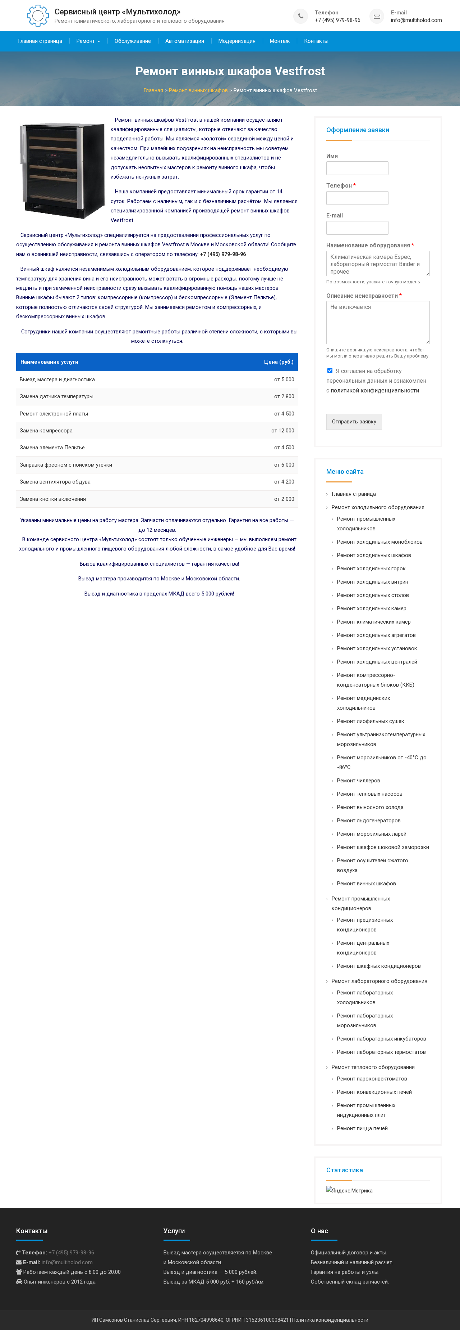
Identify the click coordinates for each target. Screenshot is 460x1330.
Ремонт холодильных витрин (372, 582)
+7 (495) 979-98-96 (337, 20)
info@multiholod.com (416, 20)
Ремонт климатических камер (374, 622)
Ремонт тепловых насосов (369, 794)
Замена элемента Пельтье (52, 447)
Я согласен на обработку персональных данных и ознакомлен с (376, 381)
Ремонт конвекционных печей (374, 1092)
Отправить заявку (354, 421)
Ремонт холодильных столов (373, 595)
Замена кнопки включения (53, 499)
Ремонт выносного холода (370, 807)
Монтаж (280, 41)
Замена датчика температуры (56, 396)
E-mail (334, 215)
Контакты (316, 41)
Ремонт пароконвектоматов (372, 1078)
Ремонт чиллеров (358, 780)
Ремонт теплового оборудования (373, 1067)
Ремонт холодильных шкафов (374, 555)
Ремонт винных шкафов (366, 883)
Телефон (341, 185)
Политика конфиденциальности (330, 1320)
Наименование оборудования (370, 245)
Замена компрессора (46, 430)
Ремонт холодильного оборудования (378, 507)
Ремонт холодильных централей (377, 662)
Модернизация (237, 41)
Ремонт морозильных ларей (371, 834)
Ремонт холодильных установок (377, 648)
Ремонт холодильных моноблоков (380, 542)
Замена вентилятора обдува (55, 481)
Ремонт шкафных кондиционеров (379, 966)
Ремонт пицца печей (362, 1128)
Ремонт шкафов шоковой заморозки (383, 847)
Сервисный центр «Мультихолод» (118, 11)
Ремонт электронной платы (54, 413)
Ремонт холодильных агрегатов (376, 635)
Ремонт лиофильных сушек (370, 721)
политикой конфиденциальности (375, 390)
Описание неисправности (364, 295)
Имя (332, 156)
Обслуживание (133, 41)
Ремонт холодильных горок (371, 568)
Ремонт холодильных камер (371, 608)
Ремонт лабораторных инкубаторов (381, 1038)
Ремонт (86, 41)
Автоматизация (184, 41)
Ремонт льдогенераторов (369, 820)
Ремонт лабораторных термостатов (381, 1052)
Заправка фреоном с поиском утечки (66, 465)
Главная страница (40, 41)
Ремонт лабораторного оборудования (379, 981)
